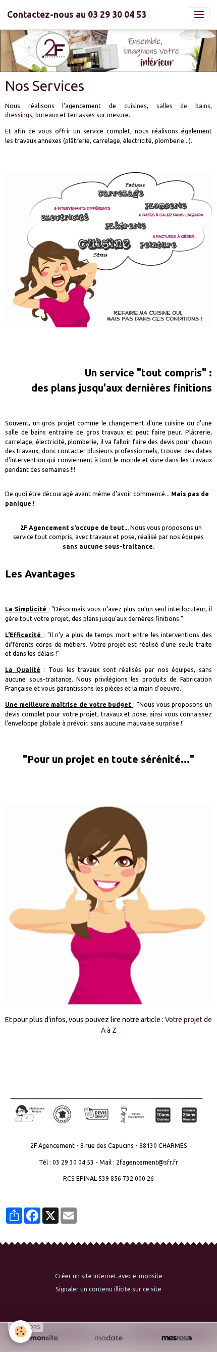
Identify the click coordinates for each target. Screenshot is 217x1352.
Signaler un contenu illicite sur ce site (108, 1289)
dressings (18, 115)
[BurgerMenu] (199, 14)
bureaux (47, 115)
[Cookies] (20, 1331)
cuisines (135, 106)
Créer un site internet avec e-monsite (108, 1276)
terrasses (82, 115)
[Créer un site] (40, 1338)
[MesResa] (177, 1338)
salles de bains (183, 106)
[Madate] (108, 1338)
